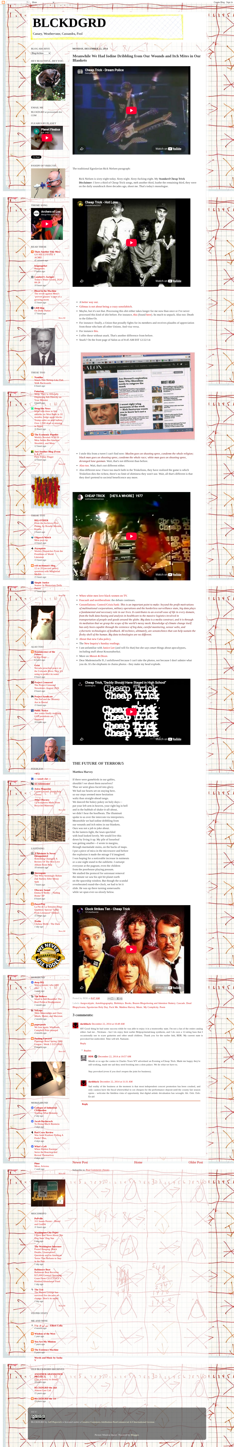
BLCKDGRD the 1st (45, 1398)
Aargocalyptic (87, 1003)
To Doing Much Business (47, 1124)
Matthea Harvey (127, 1007)
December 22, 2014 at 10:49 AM (108, 1023)
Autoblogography (104, 1003)
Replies (87, 1050)
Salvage (38, 1010)
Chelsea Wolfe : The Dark (47, 924)
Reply (83, 1043)
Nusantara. (39, 268)
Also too (84, 465)
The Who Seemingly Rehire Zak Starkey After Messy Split (48, 878)
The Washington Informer (48, 1246)
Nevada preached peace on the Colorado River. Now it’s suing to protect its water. (48, 671)
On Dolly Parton (42, 310)
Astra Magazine (42, 788)
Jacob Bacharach (43, 1121)
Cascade (181, 1003)
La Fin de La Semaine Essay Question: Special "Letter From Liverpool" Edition (48, 909)
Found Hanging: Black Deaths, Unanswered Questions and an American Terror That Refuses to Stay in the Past (48, 1255)
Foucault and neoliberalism (94, 600)
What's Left (40, 1146)
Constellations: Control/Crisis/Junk (99, 604)
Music (139, 1007)
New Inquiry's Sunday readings (101, 643)
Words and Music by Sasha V (48, 1359)
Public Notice (41, 710)
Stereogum (40, 873)
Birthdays (119, 1003)
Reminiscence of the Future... (44, 653)
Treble (37, 921)
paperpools (40, 1024)
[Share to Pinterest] (121, 998)
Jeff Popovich (55, 1422)
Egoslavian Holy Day (97, 1007)
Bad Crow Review (43, 1132)
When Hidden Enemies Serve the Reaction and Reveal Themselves (45, 1152)
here (148, 314)
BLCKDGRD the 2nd (45, 1387)
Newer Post (80, 1162)
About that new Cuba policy (95, 639)
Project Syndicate (43, 696)
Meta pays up (41, 540)
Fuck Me (113, 1007)
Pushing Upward (43, 1038)
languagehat (40, 265)
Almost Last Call (42, 1390)
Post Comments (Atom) (97, 1170)
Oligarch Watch (42, 537)
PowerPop (39, 904)
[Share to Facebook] (118, 998)
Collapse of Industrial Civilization (45, 1109)
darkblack (85, 1023)
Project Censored (43, 682)
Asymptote (40, 548)
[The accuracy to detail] (46, 1379)
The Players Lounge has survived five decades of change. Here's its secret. (46, 1295)
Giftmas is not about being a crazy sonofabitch (105, 306)
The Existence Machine (46, 1349)
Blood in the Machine (45, 290)
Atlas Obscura (41, 799)
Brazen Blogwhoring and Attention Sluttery (154, 1003)
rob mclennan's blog (44, 565)
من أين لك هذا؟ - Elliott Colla (48, 1325)
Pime (37, 1163)
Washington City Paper (46, 1232)
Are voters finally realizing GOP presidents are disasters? (47, 716)
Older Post (196, 1162)
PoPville (38, 1218)
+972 (37, 773)
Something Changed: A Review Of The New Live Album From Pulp (47, 861)
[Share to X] (115, 998)
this (135, 314)
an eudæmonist (42, 783)
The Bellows (40, 996)
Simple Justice (41, 582)
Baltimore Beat (42, 1269)
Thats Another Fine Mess (47, 251)
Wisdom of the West (44, 1333)
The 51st (38, 1289)
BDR (90, 1056)
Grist (37, 665)
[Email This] (109, 998)
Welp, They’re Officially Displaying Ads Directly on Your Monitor (47, 397)
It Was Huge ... (41, 657)
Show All (62, 318)
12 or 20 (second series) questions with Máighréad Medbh (47, 571)
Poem (162, 1007)
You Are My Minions (45, 1341)
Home (138, 1162)
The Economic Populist (46, 434)
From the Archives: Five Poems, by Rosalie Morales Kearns (47, 526)
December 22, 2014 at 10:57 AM (114, 1056)
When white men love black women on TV (103, 595)
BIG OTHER (41, 520)
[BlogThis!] (112, 998)
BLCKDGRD (69, 23)
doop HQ (39, 982)
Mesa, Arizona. (41, 1166)
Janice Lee (109, 647)
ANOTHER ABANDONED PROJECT (48, 1375)
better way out (90, 302)
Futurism (39, 391)
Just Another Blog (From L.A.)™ (47, 452)
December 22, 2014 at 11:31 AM (116, 1081)
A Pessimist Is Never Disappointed (45, 854)
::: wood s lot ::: (42, 778)
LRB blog (39, 307)
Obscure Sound (42, 890)
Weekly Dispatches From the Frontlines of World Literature (48, 554)
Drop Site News (42, 408)
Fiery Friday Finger (43, 457)
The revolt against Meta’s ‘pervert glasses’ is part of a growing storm (48, 296)
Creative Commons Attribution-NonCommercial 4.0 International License (118, 1422)
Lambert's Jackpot (44, 276)
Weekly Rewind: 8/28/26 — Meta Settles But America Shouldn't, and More (48, 440)
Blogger (135, 1434)
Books (128, 1003)
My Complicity (151, 1007)
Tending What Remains (46, 1113)
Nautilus (38, 377)
